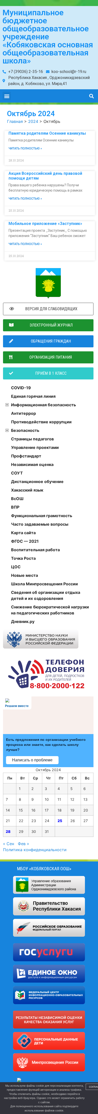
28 (8, 831)
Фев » (23, 843)
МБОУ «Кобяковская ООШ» (44, 868)
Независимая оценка (32, 464)
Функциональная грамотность (41, 515)
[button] (7, 96)
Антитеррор (23, 413)
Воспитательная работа (35, 549)
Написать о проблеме (32, 760)
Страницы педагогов (32, 438)
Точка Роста (23, 558)
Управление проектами (35, 447)
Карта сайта (23, 532)
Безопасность (25, 430)
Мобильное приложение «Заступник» (45, 223)
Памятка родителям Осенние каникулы (47, 133)
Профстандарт (26, 455)
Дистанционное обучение (37, 481)
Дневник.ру (22, 621)
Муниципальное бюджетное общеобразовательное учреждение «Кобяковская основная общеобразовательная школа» (48, 36)
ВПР (15, 507)
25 (60, 821)
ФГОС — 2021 (25, 541)
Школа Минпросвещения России (44, 583)
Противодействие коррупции (41, 421)
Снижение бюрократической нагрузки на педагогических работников (50, 609)
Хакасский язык (27, 490)
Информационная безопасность (43, 404)
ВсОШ (17, 498)
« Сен (8, 843)
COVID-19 (21, 387)
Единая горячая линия (33, 396)
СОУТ (17, 472)
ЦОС (16, 566)
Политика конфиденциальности (35, 849)
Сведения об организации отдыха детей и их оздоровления (45, 595)
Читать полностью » (25, 148)
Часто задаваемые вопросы (39, 524)
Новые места (24, 575)
